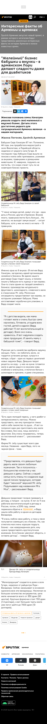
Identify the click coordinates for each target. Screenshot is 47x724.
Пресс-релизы (23, 678)
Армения (5, 618)
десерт (37, 618)
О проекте (5, 674)
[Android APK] (8, 703)
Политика (40, 654)
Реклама (13, 678)
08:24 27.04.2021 (8, 77)
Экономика (27, 654)
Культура (36, 613)
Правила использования (19, 674)
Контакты (5, 678)
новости (5, 654)
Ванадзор (13, 622)
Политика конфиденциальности (13, 684)
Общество (14, 618)
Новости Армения (27, 618)
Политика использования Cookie (14, 688)
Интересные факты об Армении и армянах (16, 613)
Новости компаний (8, 681)
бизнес (4, 622)
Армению (28, 509)
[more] (44, 577)
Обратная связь (7, 696)
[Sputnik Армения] (7, 18)
